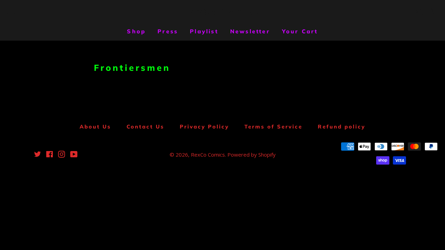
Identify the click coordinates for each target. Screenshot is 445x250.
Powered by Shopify (251, 154)
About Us (95, 126)
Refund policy (341, 126)
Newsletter (250, 31)
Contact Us (145, 126)
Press (167, 31)
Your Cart (300, 31)
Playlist (204, 31)
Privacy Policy (204, 126)
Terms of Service (273, 126)
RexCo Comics (222, 11)
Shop (136, 31)
